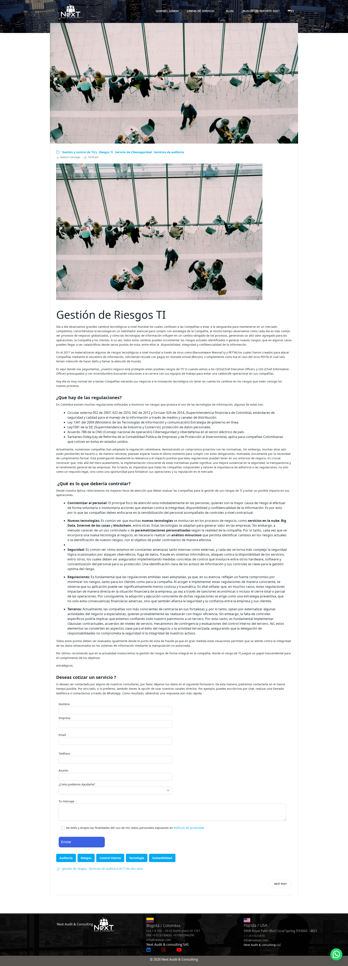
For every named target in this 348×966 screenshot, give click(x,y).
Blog (230, 11)
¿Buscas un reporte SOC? (261, 11)
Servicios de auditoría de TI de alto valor (116, 868)
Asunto (63, 770)
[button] (336, 954)
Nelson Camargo (70, 157)
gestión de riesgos (74, 868)
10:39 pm (93, 157)
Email (62, 735)
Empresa (64, 718)
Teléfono (64, 753)
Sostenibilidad (162, 858)
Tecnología (136, 858)
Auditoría (66, 858)
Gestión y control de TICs (79, 152)
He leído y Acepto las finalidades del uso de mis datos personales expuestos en (134, 828)
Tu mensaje (66, 801)
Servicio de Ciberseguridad (133, 152)
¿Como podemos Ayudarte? (77, 784)
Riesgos (86, 858)
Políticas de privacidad (189, 828)
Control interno (110, 858)
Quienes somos (167, 11)
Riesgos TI (106, 152)
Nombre (64, 704)
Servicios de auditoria (169, 152)
